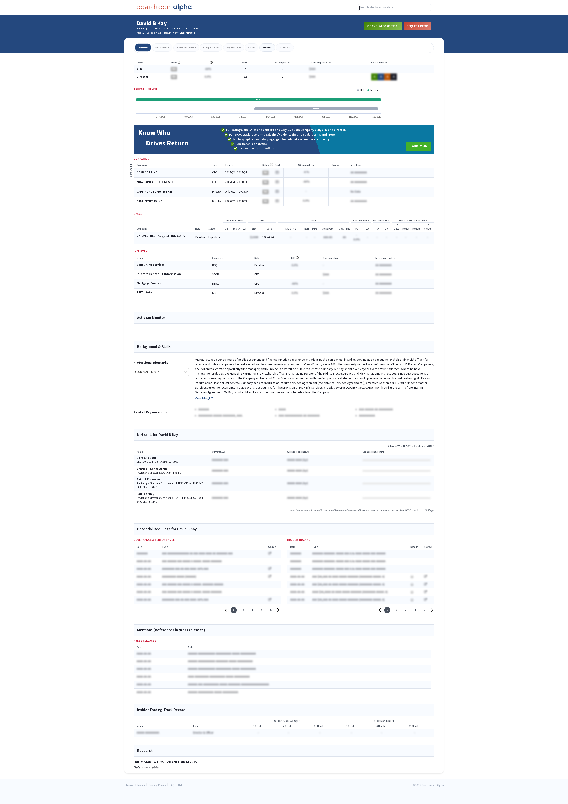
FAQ (172, 785)
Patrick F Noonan (148, 480)
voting (251, 47)
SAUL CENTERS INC (149, 201)
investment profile (186, 47)
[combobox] (394, 7)
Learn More (419, 146)
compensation (211, 47)
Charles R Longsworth (152, 469)
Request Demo (417, 26)
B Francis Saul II (147, 458)
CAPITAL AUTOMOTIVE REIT (155, 192)
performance (162, 47)
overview (143, 47)
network (267, 47)
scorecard (284, 47)
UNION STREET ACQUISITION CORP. (161, 236)
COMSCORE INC (147, 173)
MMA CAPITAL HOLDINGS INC (156, 182)
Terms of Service (135, 785)
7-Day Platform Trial (383, 26)
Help (180, 785)
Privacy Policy (157, 785)
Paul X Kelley (145, 494)
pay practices (234, 47)
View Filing (202, 399)
